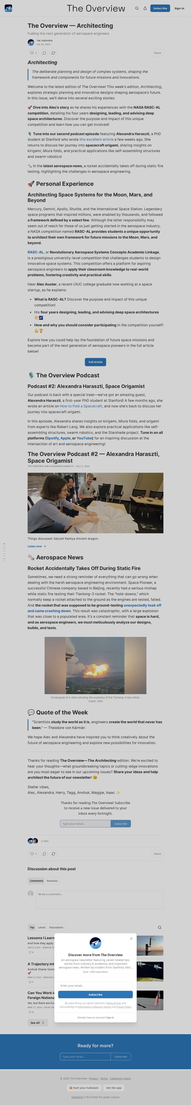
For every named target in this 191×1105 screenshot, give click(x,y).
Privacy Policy (123, 1006)
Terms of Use (113, 1003)
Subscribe (95, 994)
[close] (131, 939)
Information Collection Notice (94, 1006)
